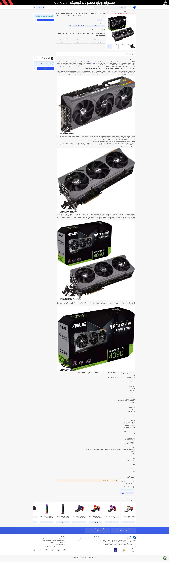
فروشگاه (81, 539)
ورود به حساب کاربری (126, 493)
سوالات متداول (80, 541)
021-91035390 (61, 542)
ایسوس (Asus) (100, 19)
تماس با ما (81, 542)
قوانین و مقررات (97, 541)
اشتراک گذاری (90, 29)
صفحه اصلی (97, 539)
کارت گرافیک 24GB (96, 25)
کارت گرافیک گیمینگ (81, 25)
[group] (84, 2)
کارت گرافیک (132, 11)
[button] (34, 511)
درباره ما (98, 542)
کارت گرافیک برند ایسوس (88, 25)
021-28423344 (54, 542)
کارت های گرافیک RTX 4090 (123, 11)
